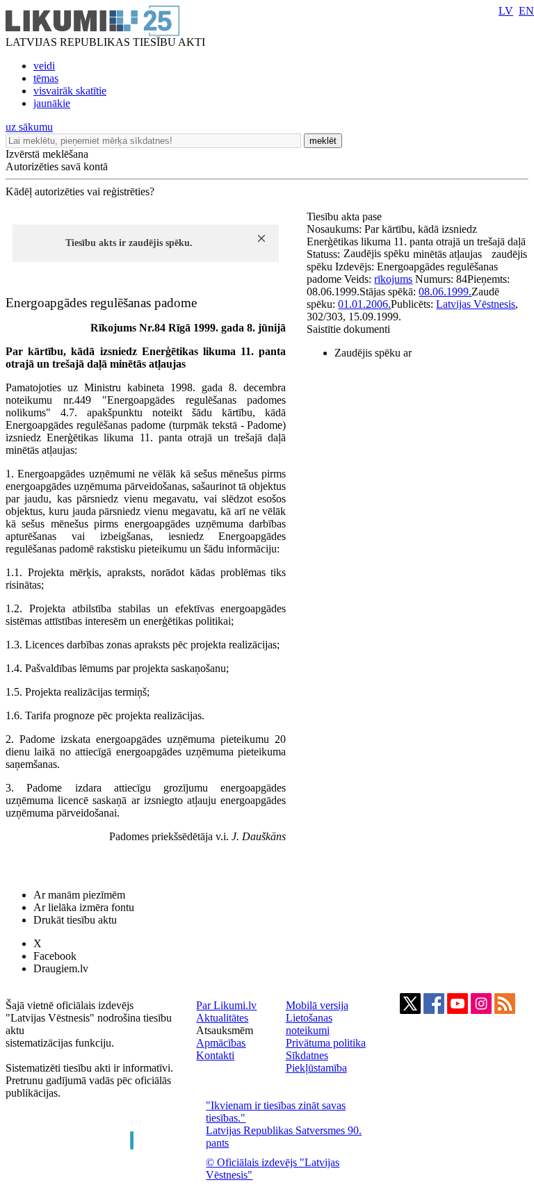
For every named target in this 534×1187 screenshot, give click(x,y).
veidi (44, 66)
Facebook (54, 956)
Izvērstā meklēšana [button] (47, 154)
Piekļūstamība (316, 1068)
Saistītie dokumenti (348, 329)
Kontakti (215, 1055)
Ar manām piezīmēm (79, 895)
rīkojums (393, 279)
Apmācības (220, 1043)
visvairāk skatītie (69, 91)
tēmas (45, 78)
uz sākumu (29, 127)
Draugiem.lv (60, 968)
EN (526, 11)
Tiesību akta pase (346, 216)
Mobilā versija (317, 1005)
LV (506, 11)
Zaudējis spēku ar (373, 353)
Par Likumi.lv (226, 1005)
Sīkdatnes (307, 1055)
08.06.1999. (445, 291)
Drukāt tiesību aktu (75, 920)
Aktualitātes (222, 1018)
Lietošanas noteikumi (309, 1024)
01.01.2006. (364, 304)
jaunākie (51, 103)
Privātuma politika (326, 1043)
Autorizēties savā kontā (57, 166)
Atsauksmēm (224, 1030)
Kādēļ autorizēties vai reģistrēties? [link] (80, 191)
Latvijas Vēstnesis (475, 304)
